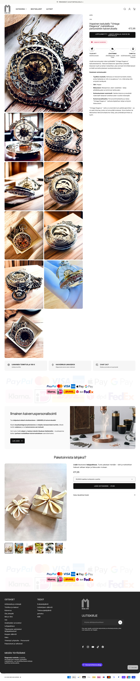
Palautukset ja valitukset (13, 644)
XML (90, 19)
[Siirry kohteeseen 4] (39, 548)
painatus (40, 614)
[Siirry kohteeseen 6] (59, 548)
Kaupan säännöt (11, 634)
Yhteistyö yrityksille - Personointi (17, 640)
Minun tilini (9, 617)
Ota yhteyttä (9, 614)
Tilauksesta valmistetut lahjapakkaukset (13, 630)
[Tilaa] (120, 622)
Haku (6, 637)
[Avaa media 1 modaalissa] (36, 502)
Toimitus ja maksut (11, 607)
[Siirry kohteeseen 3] (29, 548)
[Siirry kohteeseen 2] (19, 548)
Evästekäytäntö (42, 604)
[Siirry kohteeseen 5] (49, 548)
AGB (38, 617)
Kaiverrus (8, 610)
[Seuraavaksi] (61, 506)
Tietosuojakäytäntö (44, 610)
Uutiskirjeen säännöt (44, 607)
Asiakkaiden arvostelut (13, 623)
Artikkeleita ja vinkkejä (13, 604)
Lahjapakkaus (10, 626)
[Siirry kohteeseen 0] (9, 548)
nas (6, 620)
